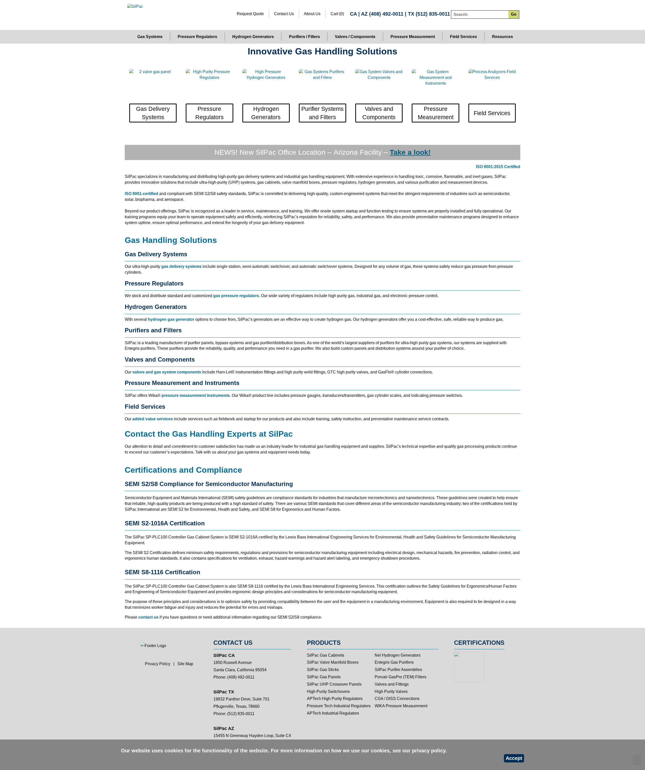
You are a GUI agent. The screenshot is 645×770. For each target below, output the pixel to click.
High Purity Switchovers (328, 691)
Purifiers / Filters (304, 37)
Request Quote (250, 14)
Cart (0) (337, 14)
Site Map (185, 664)
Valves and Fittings (392, 684)
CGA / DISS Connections (397, 698)
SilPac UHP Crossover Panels (334, 684)
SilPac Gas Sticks (323, 669)
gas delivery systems (181, 266)
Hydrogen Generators (253, 37)
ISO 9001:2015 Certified (498, 167)
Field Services (463, 37)
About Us (312, 14)
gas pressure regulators (236, 296)
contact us (148, 617)
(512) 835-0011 (433, 14)
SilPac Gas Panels (324, 677)
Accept (514, 758)
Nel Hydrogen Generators (398, 655)
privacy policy (428, 750)
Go (514, 14)
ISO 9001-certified (141, 193)
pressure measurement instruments (196, 395)
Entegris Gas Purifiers (394, 662)
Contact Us (284, 14)
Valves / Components (355, 37)
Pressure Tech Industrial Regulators (339, 706)
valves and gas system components (166, 372)
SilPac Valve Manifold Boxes (333, 662)
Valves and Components (379, 113)
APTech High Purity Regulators (335, 698)
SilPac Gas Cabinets (325, 655)
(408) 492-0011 (386, 14)
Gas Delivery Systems (153, 113)
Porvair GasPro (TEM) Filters (400, 677)
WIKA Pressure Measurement (401, 706)
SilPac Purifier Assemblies (398, 669)
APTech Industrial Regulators (333, 713)
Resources (502, 37)
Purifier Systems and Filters (322, 113)
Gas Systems (150, 37)
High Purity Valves (391, 691)
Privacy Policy (157, 664)
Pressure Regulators (197, 37)
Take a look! (410, 152)
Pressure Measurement (413, 37)
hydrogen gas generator (171, 319)
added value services (152, 419)
